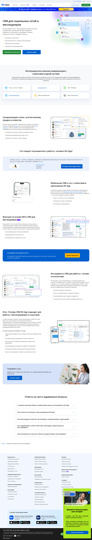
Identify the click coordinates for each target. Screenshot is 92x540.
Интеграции (42, 5)
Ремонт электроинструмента (41, 464)
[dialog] (46, 534)
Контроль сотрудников (13, 476)
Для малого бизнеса (66, 459)
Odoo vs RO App (65, 476)
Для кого (15, 5)
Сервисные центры (65, 461)
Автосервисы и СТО (39, 469)
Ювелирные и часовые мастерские (43, 479)
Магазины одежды (39, 499)
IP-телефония (11, 496)
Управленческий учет (12, 486)
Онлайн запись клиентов (13, 459)
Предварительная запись (13, 464)
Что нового (49, 5)
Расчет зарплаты (11, 481)
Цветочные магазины (39, 501)
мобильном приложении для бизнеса (73, 192)
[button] (30, 538)
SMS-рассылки (11, 499)
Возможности (23, 5)
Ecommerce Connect (12, 491)
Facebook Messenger (14, 95)
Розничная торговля (66, 464)
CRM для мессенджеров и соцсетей (69, 466)
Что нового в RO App (66, 484)
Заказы (16, 126)
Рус (88, 1)
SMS (77, 95)
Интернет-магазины (39, 497)
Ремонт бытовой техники (40, 461)
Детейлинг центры (39, 471)
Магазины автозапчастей (40, 494)
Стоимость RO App (65, 482)
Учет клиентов (11, 466)
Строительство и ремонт (40, 489)
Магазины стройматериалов (41, 504)
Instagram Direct (42, 87)
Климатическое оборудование (42, 487)
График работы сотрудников (14, 478)
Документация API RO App (67, 487)
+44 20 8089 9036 (78, 1)
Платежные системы (12, 494)
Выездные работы (39, 484)
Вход (84, 1)
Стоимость (34, 5)
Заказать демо (75, 5)
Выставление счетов (12, 471)
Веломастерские (38, 476)
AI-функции (64, 471)
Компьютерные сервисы (40, 459)
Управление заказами (13, 461)
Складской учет (11, 468)
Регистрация (86, 5)
